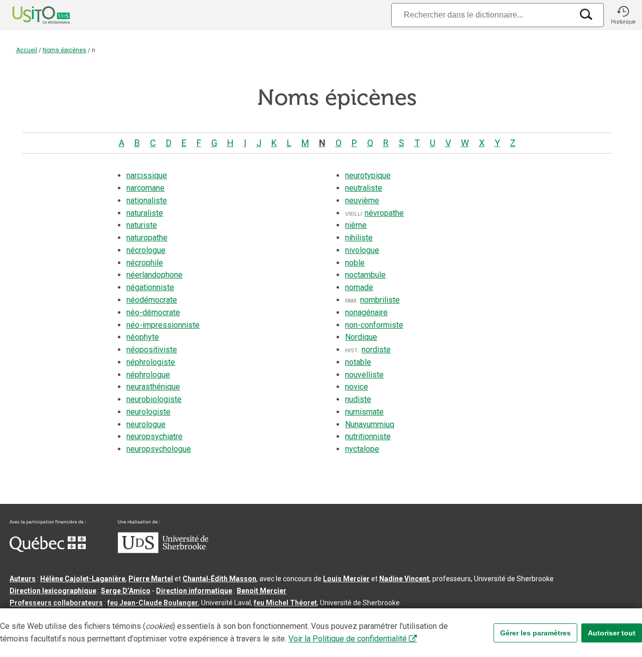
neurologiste (148, 412)
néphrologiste (150, 362)
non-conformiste (374, 325)
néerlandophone (154, 275)
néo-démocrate (153, 312)
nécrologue (146, 250)
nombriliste (380, 300)
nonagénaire (366, 312)
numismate (364, 412)
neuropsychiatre (154, 436)
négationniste (150, 287)
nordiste (376, 349)
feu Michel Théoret (285, 603)
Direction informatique (194, 591)
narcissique (146, 175)
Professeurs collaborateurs (56, 603)
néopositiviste (151, 349)
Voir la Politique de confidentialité (347, 638)
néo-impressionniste (163, 325)
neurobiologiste (154, 399)
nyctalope (362, 449)
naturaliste (144, 213)
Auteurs (23, 579)
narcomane (145, 188)
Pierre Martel (150, 579)
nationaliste (146, 200)
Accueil (26, 50)
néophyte (142, 337)
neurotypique (368, 175)
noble (355, 263)
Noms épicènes (64, 50)
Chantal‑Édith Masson (219, 579)
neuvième (362, 200)
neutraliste (363, 188)
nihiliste (359, 237)
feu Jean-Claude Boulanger (152, 603)
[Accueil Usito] (30, 15)
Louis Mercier (346, 579)
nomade (359, 287)
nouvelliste (364, 374)
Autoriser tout (611, 633)
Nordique (361, 337)
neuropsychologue (158, 449)
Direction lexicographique (53, 591)
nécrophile (144, 263)
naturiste (141, 225)
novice (356, 386)
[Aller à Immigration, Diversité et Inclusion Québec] (48, 550)
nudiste (358, 399)
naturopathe (147, 237)
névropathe (384, 213)
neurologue (146, 424)
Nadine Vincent (404, 579)
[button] (623, 15)
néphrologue (148, 374)
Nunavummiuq (369, 424)
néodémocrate (151, 300)
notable (358, 362)
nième (356, 225)
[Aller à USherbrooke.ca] (163, 551)
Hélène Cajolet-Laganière (82, 579)
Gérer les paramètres (535, 633)
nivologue (362, 250)
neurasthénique (153, 386)
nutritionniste (368, 436)
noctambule (365, 275)
